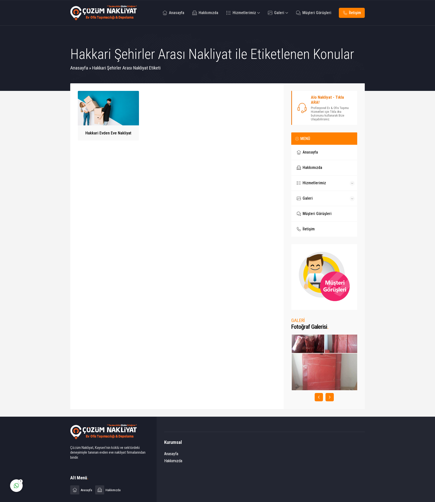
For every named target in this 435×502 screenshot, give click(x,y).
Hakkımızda (173, 460)
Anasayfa (79, 68)
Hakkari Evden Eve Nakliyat (108, 132)
